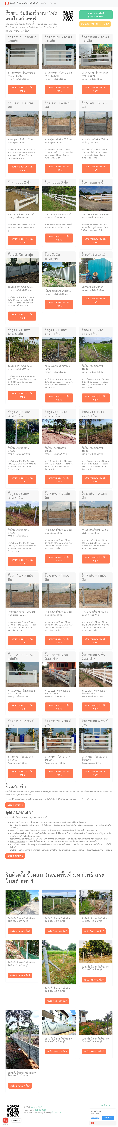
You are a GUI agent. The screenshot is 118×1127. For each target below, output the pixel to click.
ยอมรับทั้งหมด (108, 1118)
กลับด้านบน (105, 1105)
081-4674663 (40, 1110)
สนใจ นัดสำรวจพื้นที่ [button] (20, 931)
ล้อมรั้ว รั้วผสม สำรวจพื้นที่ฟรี (23, 3)
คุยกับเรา (44, 3)
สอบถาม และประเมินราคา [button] (22, 89)
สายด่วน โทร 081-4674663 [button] (95, 24)
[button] (68, 16)
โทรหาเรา (54, 3)
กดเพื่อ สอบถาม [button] (15, 805)
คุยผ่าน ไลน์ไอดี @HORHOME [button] (96, 15)
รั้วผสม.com (56, 1113)
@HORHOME (36, 1107)
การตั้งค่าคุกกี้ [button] (95, 1118)
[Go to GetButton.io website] (5, 1124)
